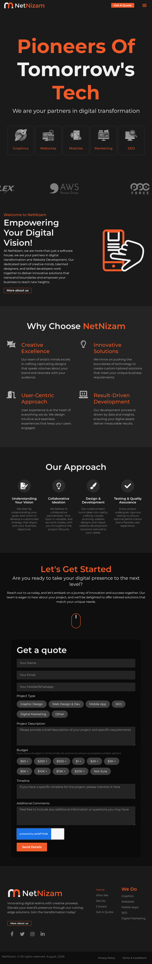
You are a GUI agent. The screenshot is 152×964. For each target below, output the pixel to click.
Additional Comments (33, 803)
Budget (69, 752)
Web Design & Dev (66, 704)
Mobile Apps (129, 907)
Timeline (23, 781)
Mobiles (76, 148)
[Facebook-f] (12, 934)
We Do (100, 901)
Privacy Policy (106, 957)
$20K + (80, 771)
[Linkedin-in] (42, 934)
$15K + (60, 771)
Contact (101, 906)
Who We (102, 895)
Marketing (104, 148)
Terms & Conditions (134, 957)
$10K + (42, 771)
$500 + (62, 761)
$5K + (24, 771)
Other (59, 714)
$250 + (42, 761)
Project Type (26, 696)
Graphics (21, 148)
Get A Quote (104, 912)
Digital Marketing (33, 714)
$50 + (24, 761)
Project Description (31, 723)
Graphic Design (31, 704)
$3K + (112, 761)
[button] (144, 5)
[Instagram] (32, 934)
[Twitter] (22, 934)
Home (100, 889)
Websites (48, 148)
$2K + (94, 761)
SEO (131, 148)
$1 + (78, 761)
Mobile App (97, 704)
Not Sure (100, 771)
